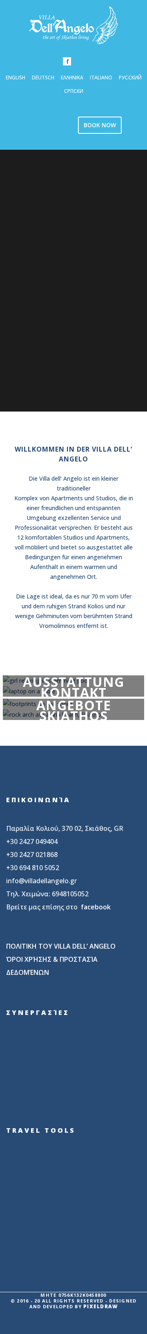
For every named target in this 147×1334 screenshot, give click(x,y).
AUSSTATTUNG (73, 684)
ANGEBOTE (73, 707)
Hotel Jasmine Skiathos (46, 1087)
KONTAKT (73, 694)
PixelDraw (100, 1306)
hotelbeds (46, 1221)
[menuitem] (15, 77)
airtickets (46, 1250)
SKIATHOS (73, 718)
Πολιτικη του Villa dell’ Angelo (61, 946)
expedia (46, 1191)
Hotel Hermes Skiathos (40, 1051)
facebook (95, 906)
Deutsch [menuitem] (43, 77)
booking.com (46, 1162)
